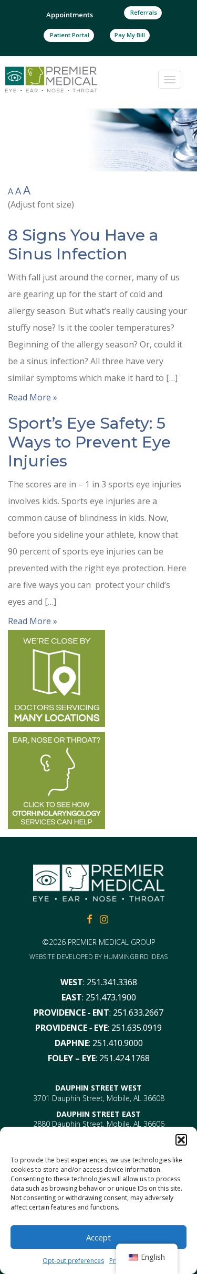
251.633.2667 (138, 1012)
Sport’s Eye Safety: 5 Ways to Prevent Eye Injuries (89, 442)
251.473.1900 (111, 997)
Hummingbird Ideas (135, 956)
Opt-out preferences (73, 1260)
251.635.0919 (136, 1027)
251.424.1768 (124, 1058)
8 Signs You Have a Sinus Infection (83, 244)
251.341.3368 (112, 982)
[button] (181, 1140)
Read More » (32, 397)
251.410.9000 (117, 1043)
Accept (98, 1237)
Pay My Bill (130, 35)
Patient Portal (68, 35)
